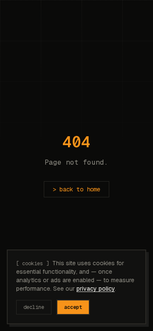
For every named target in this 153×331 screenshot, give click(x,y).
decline (33, 307)
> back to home (76, 189)
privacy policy (95, 288)
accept (73, 307)
